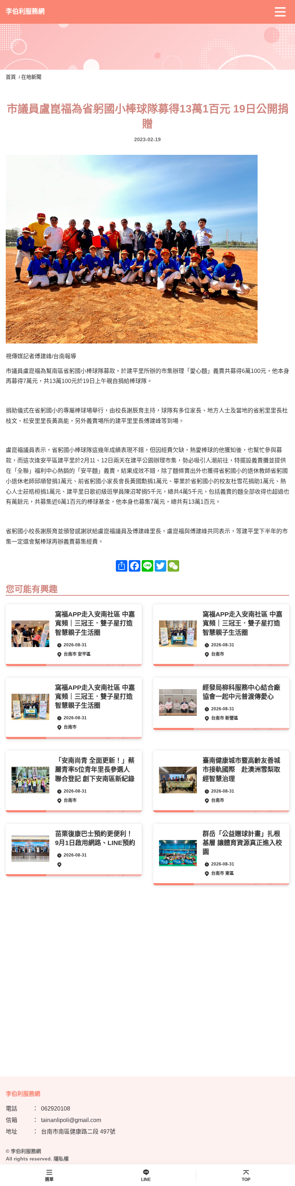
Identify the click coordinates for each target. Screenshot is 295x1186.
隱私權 (61, 1159)
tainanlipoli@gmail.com (71, 1120)
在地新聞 (31, 77)
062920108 (55, 1109)
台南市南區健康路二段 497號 (78, 1132)
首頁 (11, 77)
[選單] (280, 12)
